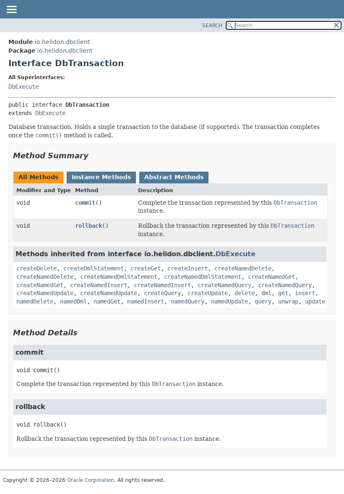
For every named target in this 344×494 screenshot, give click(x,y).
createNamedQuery (224, 285)
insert (305, 293)
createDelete (36, 268)
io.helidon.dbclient (62, 42)
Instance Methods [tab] (101, 177)
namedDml (73, 301)
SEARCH (212, 25)
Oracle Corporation (90, 480)
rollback (88, 225)
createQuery (162, 293)
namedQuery (187, 301)
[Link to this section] (94, 155)
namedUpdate (229, 301)
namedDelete (34, 301)
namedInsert (145, 301)
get (283, 293)
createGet (145, 268)
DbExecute (23, 86)
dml (266, 293)
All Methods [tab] (38, 177)
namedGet (107, 301)
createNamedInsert (98, 285)
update (315, 301)
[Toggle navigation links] (11, 10)
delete (245, 293)
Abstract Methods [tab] (173, 177)
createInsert (187, 268)
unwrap (288, 301)
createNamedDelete (242, 268)
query (263, 301)
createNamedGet (271, 276)
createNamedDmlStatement (118, 276)
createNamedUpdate (44, 293)
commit (85, 202)
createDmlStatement (93, 268)
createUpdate (208, 293)
